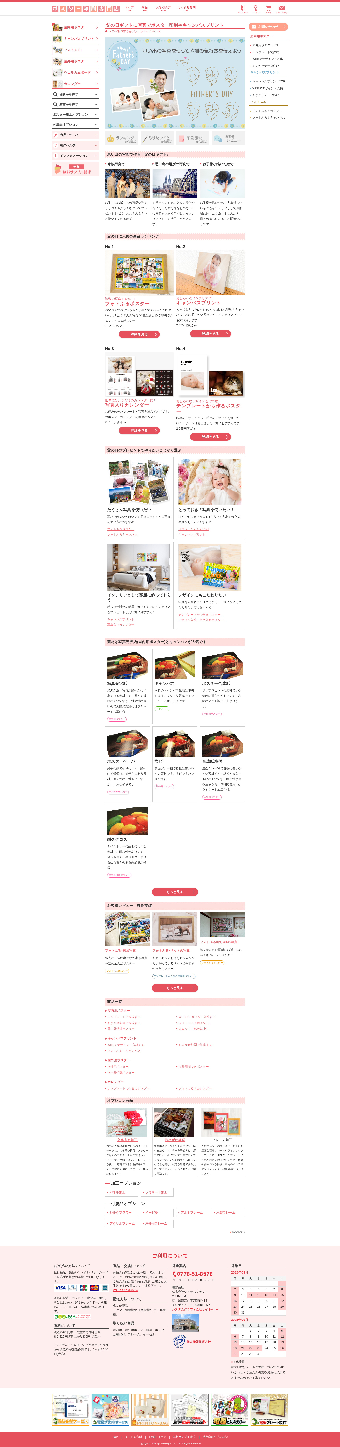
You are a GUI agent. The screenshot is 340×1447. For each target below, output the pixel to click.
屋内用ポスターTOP (265, 45)
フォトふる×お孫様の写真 (218, 942)
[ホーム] (106, 31)
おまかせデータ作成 (265, 65)
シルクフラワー (121, 1212)
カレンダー (72, 84)
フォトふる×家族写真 (120, 950)
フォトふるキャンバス (122, 534)
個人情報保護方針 (199, 1341)
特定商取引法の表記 (215, 1436)
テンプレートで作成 (265, 52)
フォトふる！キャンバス (123, 1050)
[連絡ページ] (242, 8)
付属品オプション (66, 124)
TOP (115, 1436)
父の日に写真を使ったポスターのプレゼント (136, 31)
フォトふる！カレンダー (195, 1088)
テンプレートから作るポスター (199, 614)
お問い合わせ (281, 12)
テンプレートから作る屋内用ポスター (174, 976)
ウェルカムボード (77, 72)
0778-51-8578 (195, 1274)
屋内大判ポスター (118, 791)
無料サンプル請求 (184, 1436)
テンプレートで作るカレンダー (128, 1088)
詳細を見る (139, 334)
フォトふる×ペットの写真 (171, 950)
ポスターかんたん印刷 (193, 529)
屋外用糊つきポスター (194, 1066)
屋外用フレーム (156, 1223)
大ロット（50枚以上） (194, 1028)
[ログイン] (255, 8)
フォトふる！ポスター (194, 1023)
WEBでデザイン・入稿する (197, 1017)
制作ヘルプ (68, 145)
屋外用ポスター (212, 713)
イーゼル (151, 1212)
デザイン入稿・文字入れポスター (201, 620)
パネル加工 (117, 1192)
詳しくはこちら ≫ (125, 1290)
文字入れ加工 (127, 1140)
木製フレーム (225, 1212)
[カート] (268, 8)
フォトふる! (73, 50)
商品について (69, 135)
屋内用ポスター (117, 719)
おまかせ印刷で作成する (123, 1023)
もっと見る (175, 892)
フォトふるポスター (120, 529)
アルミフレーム (192, 1212)
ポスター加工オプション (70, 114)
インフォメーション (74, 155)
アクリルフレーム (122, 1223)
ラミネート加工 (156, 1192)
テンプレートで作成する (123, 1017)
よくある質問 (133, 1436)
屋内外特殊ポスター (119, 875)
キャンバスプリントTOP (268, 81)
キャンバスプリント (192, 534)
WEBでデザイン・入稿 (267, 58)
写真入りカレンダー (120, 624)
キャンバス (162, 708)
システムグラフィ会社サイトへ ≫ (195, 1309)
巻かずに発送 (175, 1140)
